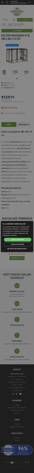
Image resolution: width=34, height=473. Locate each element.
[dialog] (17, 236)
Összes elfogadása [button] (17, 239)
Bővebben (14, 235)
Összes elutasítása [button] (17, 244)
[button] (17, 249)
